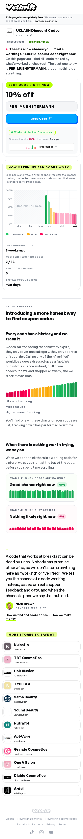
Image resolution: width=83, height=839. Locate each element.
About (10, 818)
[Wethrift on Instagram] (41, 832)
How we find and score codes (27, 615)
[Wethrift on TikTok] (31, 832)
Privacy (51, 824)
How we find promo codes (61, 818)
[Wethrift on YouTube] (51, 832)
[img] (41, 208)
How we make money (45, 21)
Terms (62, 824)
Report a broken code (30, 824)
